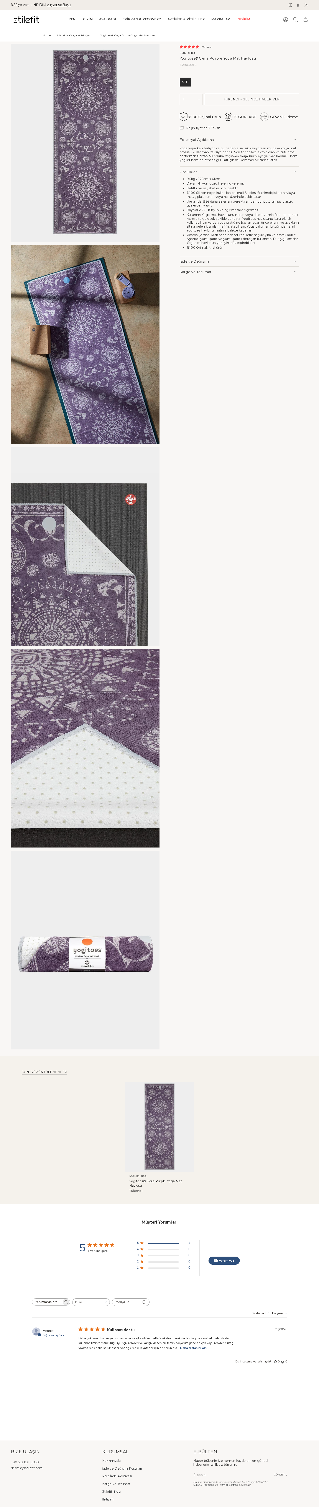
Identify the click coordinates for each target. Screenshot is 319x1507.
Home (47, 35)
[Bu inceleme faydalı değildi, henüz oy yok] (282, 1361)
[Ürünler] (306, 19)
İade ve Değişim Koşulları (122, 1468)
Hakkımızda (111, 1461)
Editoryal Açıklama (197, 140)
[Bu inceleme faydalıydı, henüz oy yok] (275, 1361)
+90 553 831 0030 (25, 1462)
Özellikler (188, 172)
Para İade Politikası (117, 1476)
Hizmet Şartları (228, 1485)
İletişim (108, 1499)
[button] (88, 19)
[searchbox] (47, 1302)
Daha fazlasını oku (193, 1348)
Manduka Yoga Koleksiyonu (75, 35)
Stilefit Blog (111, 1492)
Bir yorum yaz (224, 1261)
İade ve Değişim (194, 261)
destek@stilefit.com (27, 1468)
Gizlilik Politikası (203, 1485)
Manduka (187, 53)
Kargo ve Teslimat (196, 272)
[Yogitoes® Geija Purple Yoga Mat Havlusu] (159, 1127)
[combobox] (91, 1302)
